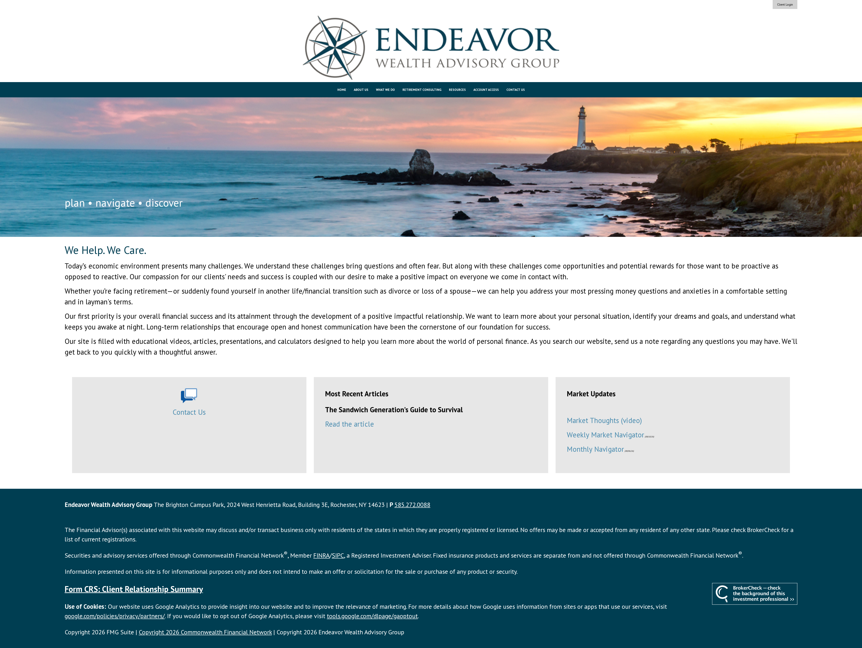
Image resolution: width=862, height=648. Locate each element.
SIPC (338, 555)
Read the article (349, 424)
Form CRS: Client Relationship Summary (134, 589)
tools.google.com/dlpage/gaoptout (372, 616)
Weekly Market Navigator (605, 434)
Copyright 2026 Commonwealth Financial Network (205, 632)
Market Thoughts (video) (604, 420)
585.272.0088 (412, 504)
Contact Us (189, 412)
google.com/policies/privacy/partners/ (115, 616)
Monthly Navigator (595, 449)
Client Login (785, 4)
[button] (342, 89)
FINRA (321, 555)
